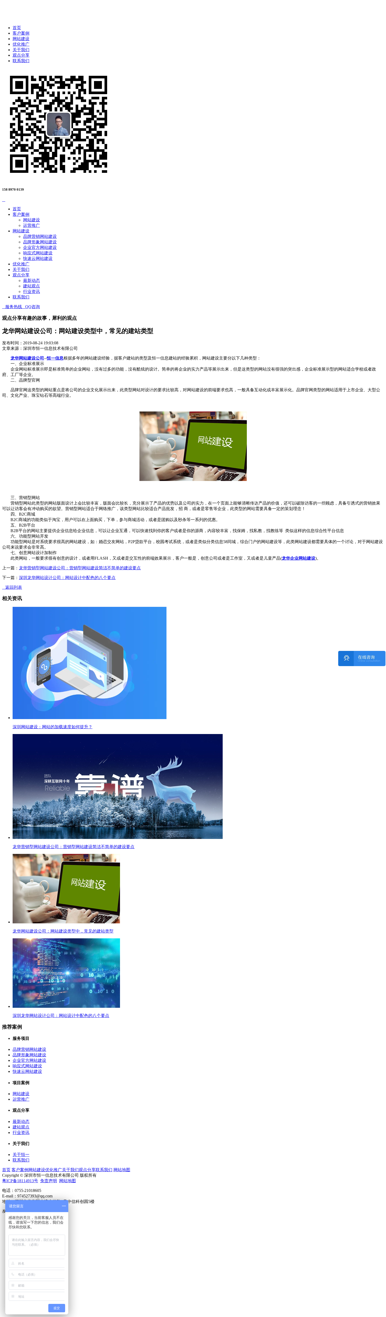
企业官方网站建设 (40, 247)
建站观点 (31, 286)
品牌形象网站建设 (40, 242)
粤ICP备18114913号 (20, 1181)
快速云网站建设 (38, 258)
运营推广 (31, 225)
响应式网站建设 (38, 253)
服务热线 (12, 306)
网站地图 (121, 1170)
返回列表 (12, 587)
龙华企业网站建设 (298, 558)
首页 (17, 27)
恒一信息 (55, 358)
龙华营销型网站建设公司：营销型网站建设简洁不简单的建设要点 (80, 568)
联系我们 (21, 60)
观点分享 (21, 55)
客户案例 (21, 33)
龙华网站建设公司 (27, 358)
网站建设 (21, 38)
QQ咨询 (31, 306)
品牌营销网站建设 (40, 236)
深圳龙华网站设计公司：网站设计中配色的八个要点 (67, 577)
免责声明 (48, 1181)
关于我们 (21, 49)
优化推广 (21, 44)
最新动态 (31, 280)
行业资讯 (31, 291)
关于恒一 (21, 1154)
